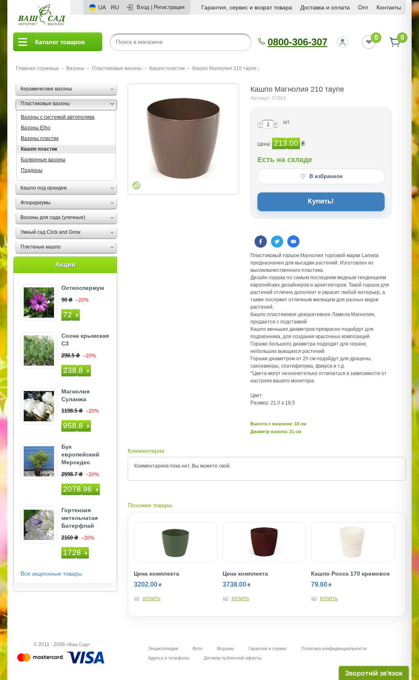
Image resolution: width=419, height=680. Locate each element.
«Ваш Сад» (78, 644)
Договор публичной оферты (232, 657)
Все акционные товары (51, 573)
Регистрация (169, 7)
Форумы (225, 648)
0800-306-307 (297, 41)
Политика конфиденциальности (334, 648)
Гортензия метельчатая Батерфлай (79, 518)
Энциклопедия (163, 648)
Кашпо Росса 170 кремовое (350, 573)
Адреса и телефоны (168, 657)
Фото (197, 648)
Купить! (321, 201)
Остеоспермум (82, 288)
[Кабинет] (342, 42)
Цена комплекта (156, 573)
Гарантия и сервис (267, 648)
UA (102, 7)
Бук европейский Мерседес (80, 454)
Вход (143, 7)
